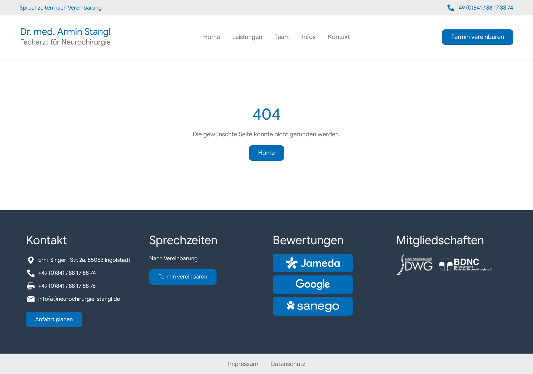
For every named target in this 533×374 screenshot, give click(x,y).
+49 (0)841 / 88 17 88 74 (484, 7)
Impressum (243, 364)
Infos (309, 37)
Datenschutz (288, 364)
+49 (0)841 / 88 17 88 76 (67, 286)
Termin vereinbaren (477, 37)
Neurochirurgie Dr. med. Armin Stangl (65, 37)
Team (282, 37)
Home (211, 37)
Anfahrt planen (54, 319)
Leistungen (247, 37)
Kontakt (339, 37)
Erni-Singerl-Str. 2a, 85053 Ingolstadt (84, 260)
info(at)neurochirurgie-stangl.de (79, 298)
